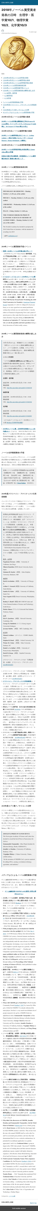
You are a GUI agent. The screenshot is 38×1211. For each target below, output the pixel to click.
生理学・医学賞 (10, 93)
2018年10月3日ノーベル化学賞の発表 (15, 78)
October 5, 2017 (19, 1005)
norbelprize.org (12, 236)
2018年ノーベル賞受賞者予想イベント (16, 88)
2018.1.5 (15, 972)
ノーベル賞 (12, 1196)
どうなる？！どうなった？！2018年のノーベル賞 (19, 277)
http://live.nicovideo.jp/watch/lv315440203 (19, 416)
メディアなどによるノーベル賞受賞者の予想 (18, 112)
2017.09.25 (23, 1036)
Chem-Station (21, 483)
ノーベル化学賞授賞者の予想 (13, 102)
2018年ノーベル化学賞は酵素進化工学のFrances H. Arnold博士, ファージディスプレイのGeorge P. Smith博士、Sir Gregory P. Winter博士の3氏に (18, 123)
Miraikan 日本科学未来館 (14, 422)
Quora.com (18, 1125)
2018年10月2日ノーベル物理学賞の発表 (16, 80)
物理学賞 (8, 96)
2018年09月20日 (20, 737)
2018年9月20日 (8, 665)
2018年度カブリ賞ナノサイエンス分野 (16, 110)
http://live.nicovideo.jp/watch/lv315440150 (19, 388)
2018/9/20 (17, 709)
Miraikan (18, 903)
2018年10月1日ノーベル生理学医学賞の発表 (18, 83)
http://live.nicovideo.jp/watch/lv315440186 (19, 402)
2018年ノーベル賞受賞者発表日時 (14, 85)
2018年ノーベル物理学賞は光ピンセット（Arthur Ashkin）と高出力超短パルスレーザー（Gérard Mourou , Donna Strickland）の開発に (17, 138)
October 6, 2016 (26, 1161)
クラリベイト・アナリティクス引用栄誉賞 (17, 681)
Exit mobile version (19, 1208)
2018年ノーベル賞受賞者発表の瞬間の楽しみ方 (19, 90)
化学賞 (7, 98)
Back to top (33, 1203)
